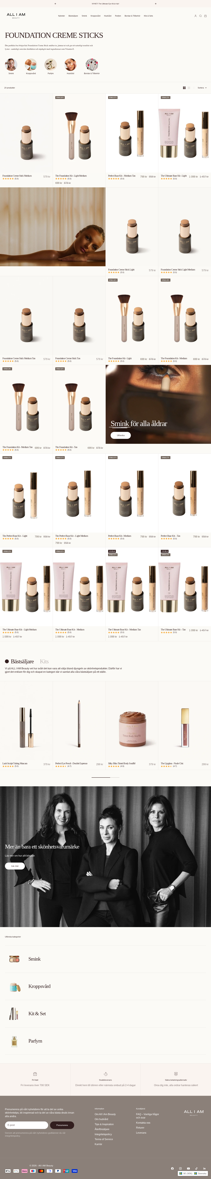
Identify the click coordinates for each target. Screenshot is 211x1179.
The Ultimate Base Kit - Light (173, 176)
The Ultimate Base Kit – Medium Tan (124, 630)
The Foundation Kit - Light (119, 358)
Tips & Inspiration (104, 1124)
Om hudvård (101, 1119)
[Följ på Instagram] (180, 1168)
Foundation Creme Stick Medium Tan (18, 358)
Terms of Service (104, 1139)
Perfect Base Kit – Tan (170, 536)
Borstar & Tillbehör (132, 16)
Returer (140, 1127)
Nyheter (61, 16)
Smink (84, 16)
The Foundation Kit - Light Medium (71, 176)
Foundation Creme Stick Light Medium (178, 270)
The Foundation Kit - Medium (174, 358)
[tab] (20, 661)
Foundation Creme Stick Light (121, 270)
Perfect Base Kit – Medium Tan (121, 176)
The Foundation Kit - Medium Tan (17, 447)
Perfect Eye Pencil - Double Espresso (71, 764)
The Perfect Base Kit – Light (14, 536)
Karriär (98, 1144)
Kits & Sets (148, 16)
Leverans (141, 1132)
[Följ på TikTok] (196, 1168)
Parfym (118, 16)
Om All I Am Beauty (105, 1114)
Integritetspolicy (103, 1134)
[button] (193, 1173)
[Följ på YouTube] (188, 1168)
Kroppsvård (95, 16)
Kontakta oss (143, 1122)
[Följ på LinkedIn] (204, 1168)
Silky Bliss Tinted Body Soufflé (121, 764)
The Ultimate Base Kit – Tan (173, 630)
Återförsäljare (102, 1129)
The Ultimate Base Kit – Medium (69, 630)
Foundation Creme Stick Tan (67, 358)
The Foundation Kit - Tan (66, 447)
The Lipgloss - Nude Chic (172, 764)
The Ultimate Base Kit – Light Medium (19, 630)
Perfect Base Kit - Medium (119, 536)
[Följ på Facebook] (172, 1168)
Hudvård (107, 16)
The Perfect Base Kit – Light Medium (71, 536)
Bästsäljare (73, 16)
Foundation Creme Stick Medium (17, 176)
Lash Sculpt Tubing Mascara (14, 764)
